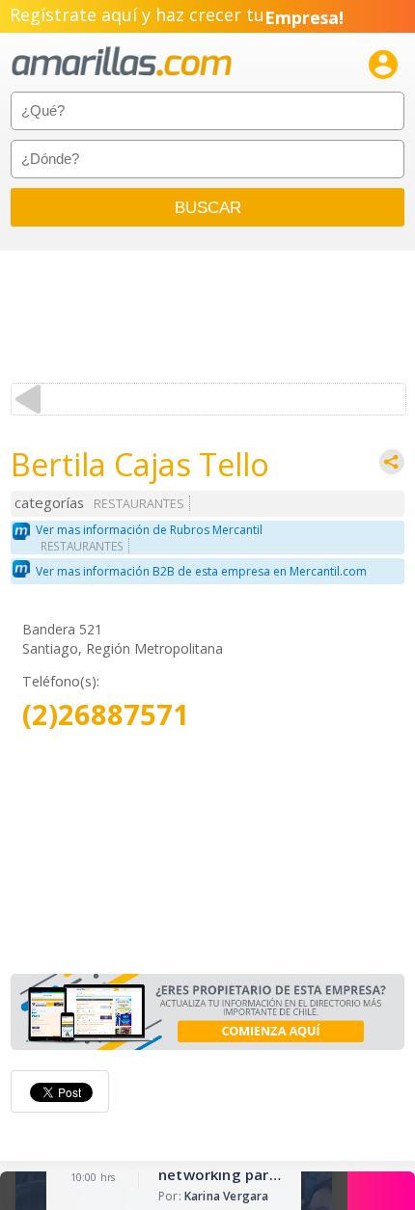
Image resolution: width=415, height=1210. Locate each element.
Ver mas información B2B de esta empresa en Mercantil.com (201, 571)
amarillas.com (122, 62)
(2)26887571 (105, 715)
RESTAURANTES (139, 504)
